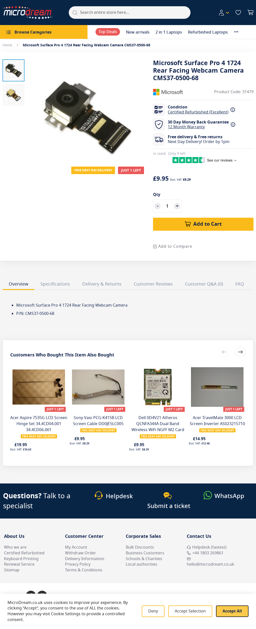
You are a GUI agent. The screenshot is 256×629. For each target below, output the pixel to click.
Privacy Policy (77, 564)
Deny (153, 611)
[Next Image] (141, 107)
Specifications (55, 284)
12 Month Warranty (186, 127)
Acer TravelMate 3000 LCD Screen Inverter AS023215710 (217, 421)
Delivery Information (84, 559)
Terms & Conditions (83, 570)
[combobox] (129, 12)
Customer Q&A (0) (204, 284)
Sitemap (12, 570)
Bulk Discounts (140, 547)
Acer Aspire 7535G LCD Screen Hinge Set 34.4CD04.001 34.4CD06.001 (38, 424)
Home (7, 45)
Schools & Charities (144, 559)
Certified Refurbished (24, 553)
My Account (76, 547)
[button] (223, 13)
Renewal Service (19, 564)
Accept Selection (190, 611)
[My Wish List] (238, 13)
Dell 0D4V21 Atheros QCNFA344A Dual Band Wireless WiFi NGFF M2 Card (158, 424)
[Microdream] (27, 12)
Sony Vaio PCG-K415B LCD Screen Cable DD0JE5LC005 (98, 421)
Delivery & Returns (102, 284)
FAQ (239, 284)
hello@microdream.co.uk (210, 564)
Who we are (15, 547)
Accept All (232, 611)
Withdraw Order (80, 553)
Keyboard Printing (21, 559)
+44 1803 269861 (208, 553)
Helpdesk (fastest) (209, 547)
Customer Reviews (153, 284)
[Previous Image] (35, 107)
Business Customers (145, 553)
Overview (18, 284)
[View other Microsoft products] (168, 92)
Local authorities (141, 564)
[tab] (18, 285)
